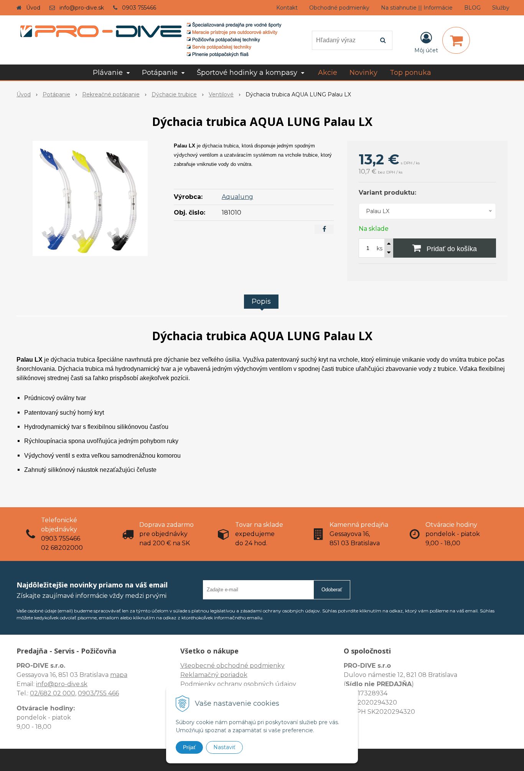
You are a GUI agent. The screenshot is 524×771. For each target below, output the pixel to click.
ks (379, 248)
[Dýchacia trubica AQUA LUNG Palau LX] (90, 198)
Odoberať (331, 589)
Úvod (33, 7)
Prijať (189, 747)
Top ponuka (410, 72)
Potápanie (56, 94)
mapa (118, 674)
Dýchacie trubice (174, 94)
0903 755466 (139, 7)
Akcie (327, 72)
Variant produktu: (387, 192)
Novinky (363, 72)
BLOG (472, 7)
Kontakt (287, 7)
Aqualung (237, 196)
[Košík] (456, 40)
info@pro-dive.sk (81, 7)
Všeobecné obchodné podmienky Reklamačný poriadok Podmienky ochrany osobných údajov (238, 675)
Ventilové (221, 94)
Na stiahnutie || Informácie (417, 7)
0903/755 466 (98, 693)
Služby (500, 7)
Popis (261, 301)
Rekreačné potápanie (111, 94)
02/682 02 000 (52, 693)
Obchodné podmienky (339, 7)
